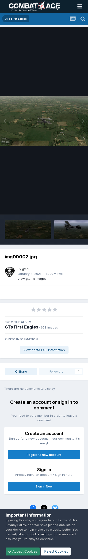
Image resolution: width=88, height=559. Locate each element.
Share (22, 371)
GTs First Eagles (21, 327)
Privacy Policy (16, 525)
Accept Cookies (24, 551)
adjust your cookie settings (32, 534)
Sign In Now (44, 486)
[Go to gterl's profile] (10, 272)
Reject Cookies (55, 551)
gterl (25, 269)
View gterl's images (32, 278)
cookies (65, 525)
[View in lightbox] (44, 121)
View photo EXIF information (44, 350)
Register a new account (44, 455)
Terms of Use (67, 520)
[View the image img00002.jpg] (28, 229)
